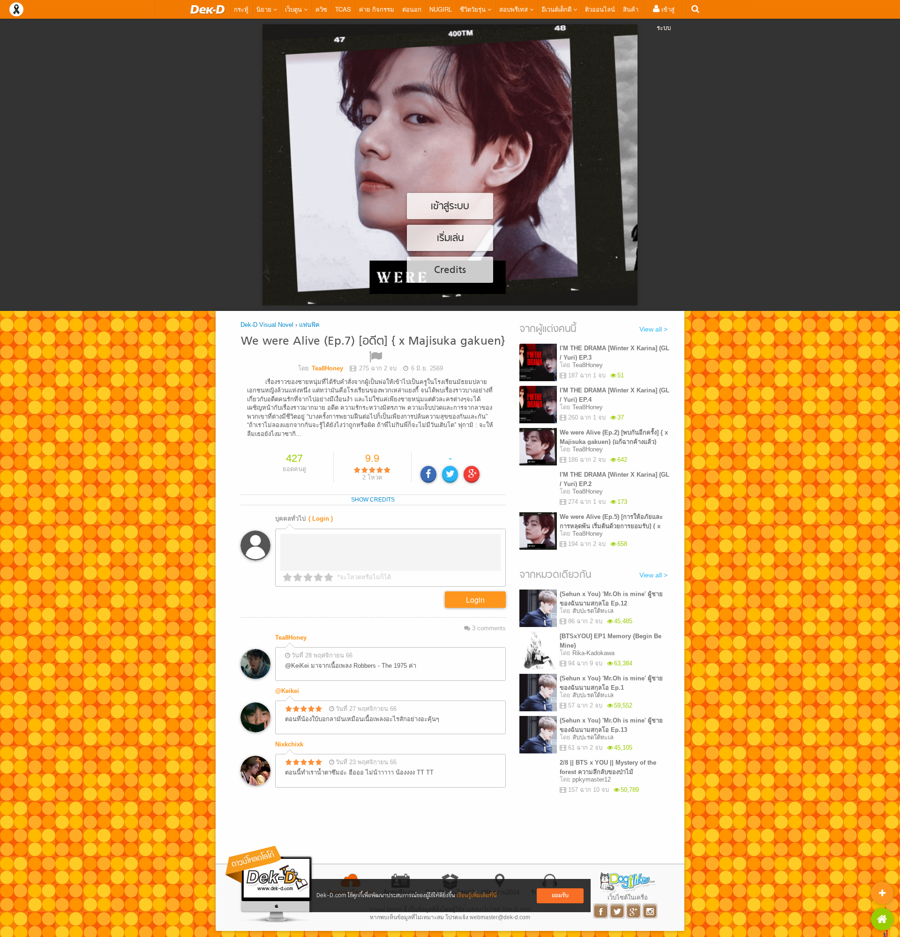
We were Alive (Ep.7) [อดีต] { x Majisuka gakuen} (373, 341)
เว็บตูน (294, 9)
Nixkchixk (289, 744)
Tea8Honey (291, 637)
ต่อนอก (411, 9)
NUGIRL (440, 9)
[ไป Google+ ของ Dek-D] (634, 911)
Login (475, 599)
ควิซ (321, 9)
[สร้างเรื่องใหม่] (882, 893)
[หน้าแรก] (208, 9)
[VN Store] (882, 919)
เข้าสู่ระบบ (666, 18)
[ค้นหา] (695, 9)
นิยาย (264, 9)
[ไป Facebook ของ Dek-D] (601, 911)
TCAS (343, 9)
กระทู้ (241, 9)
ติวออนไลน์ (600, 9)
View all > (653, 329)
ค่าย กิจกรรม (376, 9)
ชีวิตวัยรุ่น (474, 9)
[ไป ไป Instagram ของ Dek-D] (650, 911)
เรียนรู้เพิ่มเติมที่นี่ (477, 895)
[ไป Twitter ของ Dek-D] (617, 911)
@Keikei (287, 690)
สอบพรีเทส (514, 9)
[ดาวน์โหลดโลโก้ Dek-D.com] (269, 884)
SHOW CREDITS (373, 499)
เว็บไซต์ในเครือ (628, 897)
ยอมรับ (560, 895)
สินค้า (630, 9)
